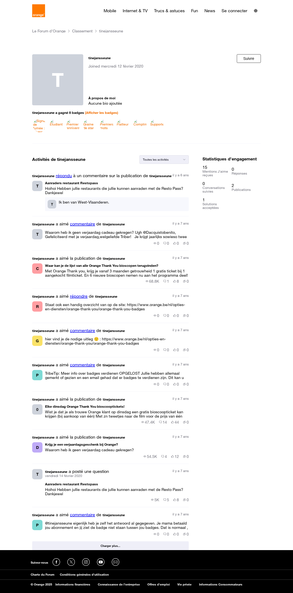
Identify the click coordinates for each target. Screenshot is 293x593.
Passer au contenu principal (23, 3)
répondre (79, 296)
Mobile (110, 10)
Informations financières (72, 584)
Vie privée (184, 584)
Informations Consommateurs (220, 584)
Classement (82, 31)
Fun (194, 10)
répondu (64, 175)
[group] (156, 243)
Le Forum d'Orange (49, 31)
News (209, 10)
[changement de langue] (256, 10)
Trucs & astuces (169, 10)
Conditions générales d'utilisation (84, 574)
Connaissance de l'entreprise (119, 584)
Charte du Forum (42, 574)
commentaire (82, 224)
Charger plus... (110, 546)
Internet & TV (135, 10)
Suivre (248, 58)
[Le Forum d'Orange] (38, 10)
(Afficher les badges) (101, 112)
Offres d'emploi (158, 584)
